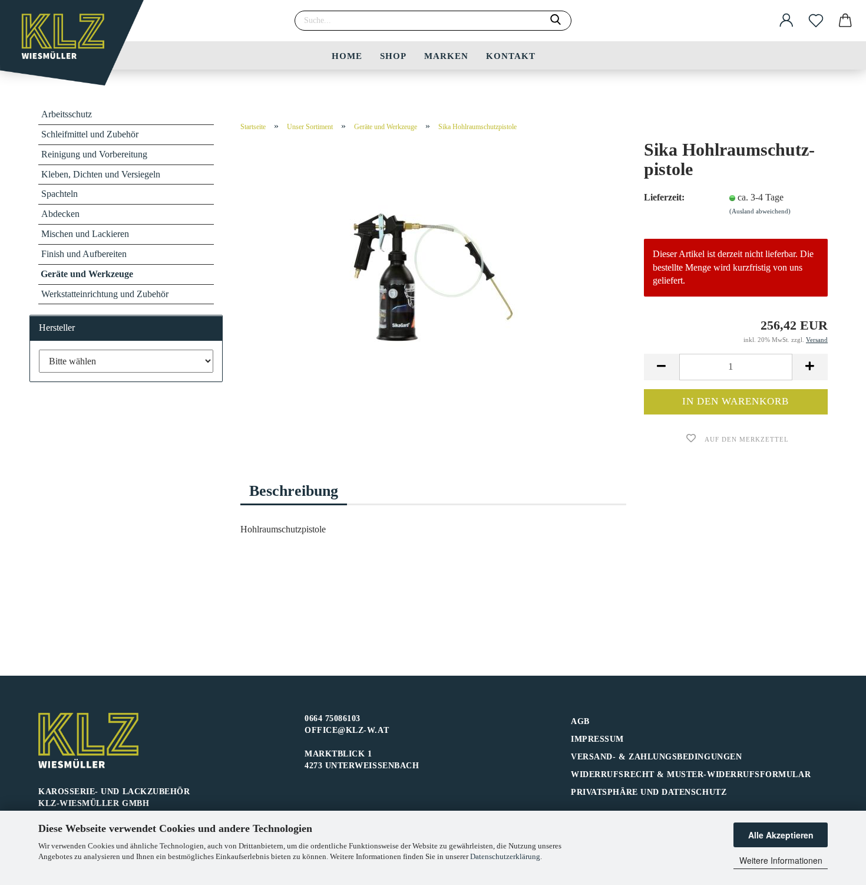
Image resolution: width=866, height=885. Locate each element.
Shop (393, 56)
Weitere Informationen (780, 860)
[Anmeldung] (786, 20)
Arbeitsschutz (66, 114)
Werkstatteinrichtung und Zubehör (104, 294)
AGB (580, 721)
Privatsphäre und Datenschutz (648, 792)
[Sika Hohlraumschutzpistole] (433, 289)
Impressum (597, 739)
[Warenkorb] (845, 20)
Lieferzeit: (664, 197)
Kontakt (511, 56)
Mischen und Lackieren (85, 234)
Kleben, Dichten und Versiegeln (100, 174)
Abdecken (60, 214)
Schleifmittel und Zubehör (89, 134)
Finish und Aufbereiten (84, 254)
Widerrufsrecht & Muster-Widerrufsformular (691, 774)
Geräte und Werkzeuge (87, 274)
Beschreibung (293, 490)
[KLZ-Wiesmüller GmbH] (76, 47)
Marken (446, 56)
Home (347, 56)
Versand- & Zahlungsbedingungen (656, 756)
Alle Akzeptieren (781, 835)
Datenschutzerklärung (505, 856)
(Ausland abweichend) (760, 211)
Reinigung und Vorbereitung (94, 154)
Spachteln (59, 194)
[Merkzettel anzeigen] (816, 20)
